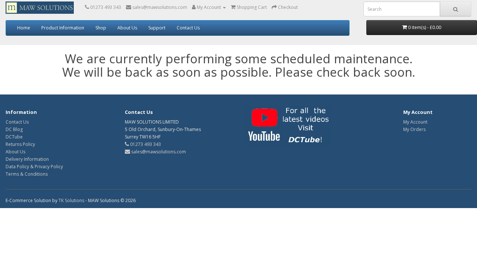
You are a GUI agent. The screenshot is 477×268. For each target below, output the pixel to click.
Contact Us (188, 28)
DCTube (14, 137)
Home (23, 28)
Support (156, 28)
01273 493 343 (145, 144)
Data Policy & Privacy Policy (34, 166)
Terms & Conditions (27, 174)
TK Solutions (71, 200)
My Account (415, 122)
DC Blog (14, 129)
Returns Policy (20, 144)
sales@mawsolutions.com (158, 152)
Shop (100, 28)
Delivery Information (27, 159)
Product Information (62, 28)
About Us (127, 28)
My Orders (414, 129)
